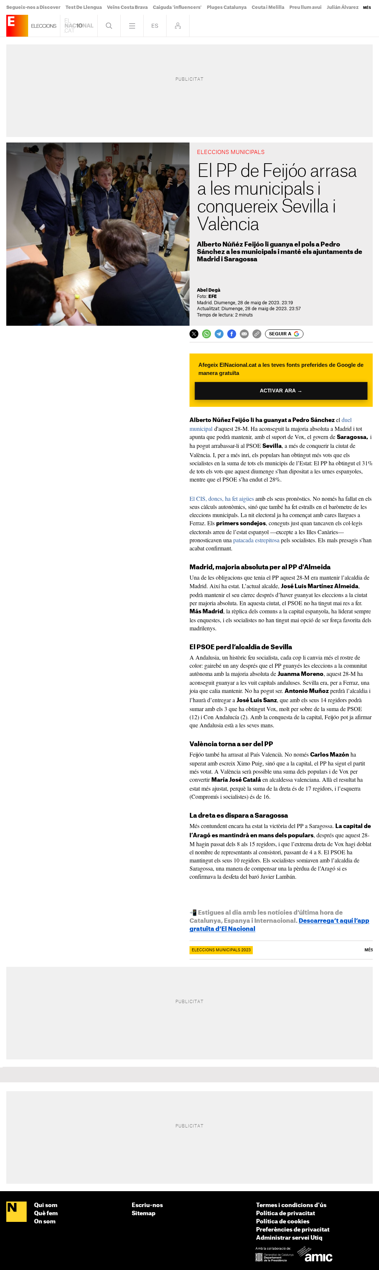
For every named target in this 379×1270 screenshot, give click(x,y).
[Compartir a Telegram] (219, 333)
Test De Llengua (84, 7)
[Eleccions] (17, 26)
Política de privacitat (285, 1213)
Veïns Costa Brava (127, 7)
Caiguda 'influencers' (177, 7)
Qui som (45, 1205)
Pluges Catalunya (226, 7)
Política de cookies (282, 1221)
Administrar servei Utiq (289, 1238)
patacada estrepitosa (256, 540)
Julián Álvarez (343, 7)
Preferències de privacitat (292, 1230)
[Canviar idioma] (155, 26)
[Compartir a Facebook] (231, 333)
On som (45, 1221)
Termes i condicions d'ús (291, 1205)
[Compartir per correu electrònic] (244, 333)
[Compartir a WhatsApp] (206, 333)
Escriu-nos (147, 1205)
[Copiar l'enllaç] (256, 333)
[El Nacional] (16, 1212)
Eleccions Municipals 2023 (221, 950)
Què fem (46, 1213)
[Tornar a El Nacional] (78, 26)
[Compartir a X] (194, 333)
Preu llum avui (305, 7)
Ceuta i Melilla (268, 7)
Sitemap (143, 1213)
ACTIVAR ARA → (281, 390)
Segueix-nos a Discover (33, 7)
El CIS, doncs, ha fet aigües (222, 498)
